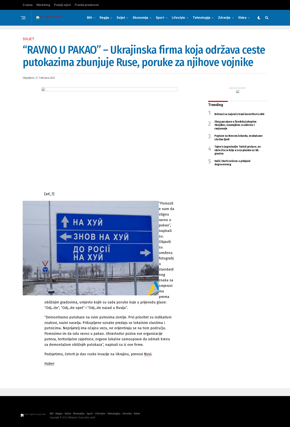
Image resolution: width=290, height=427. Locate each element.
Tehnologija (201, 18)
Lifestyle (178, 18)
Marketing (43, 5)
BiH (89, 18)
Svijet (121, 18)
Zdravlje (224, 18)
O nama (28, 5)
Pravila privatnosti (87, 5)
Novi (147, 354)
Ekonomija (140, 18)
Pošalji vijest (62, 5)
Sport (160, 18)
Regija (104, 18)
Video (242, 18)
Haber (49, 363)
